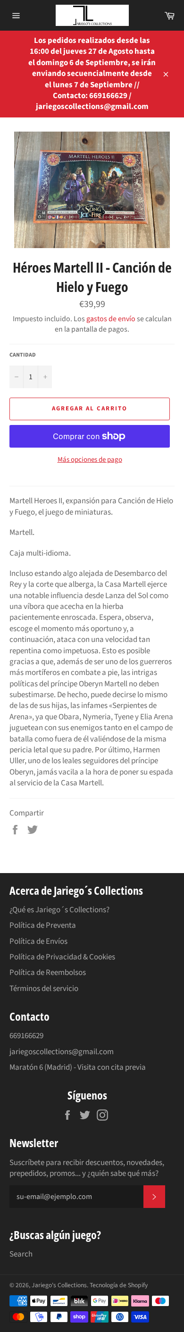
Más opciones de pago (90, 460)
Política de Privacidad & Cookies (62, 957)
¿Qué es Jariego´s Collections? (59, 910)
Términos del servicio (43, 988)
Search (21, 1254)
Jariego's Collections (59, 1285)
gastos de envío (110, 319)
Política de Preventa (42, 925)
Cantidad (22, 355)
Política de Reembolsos (47, 972)
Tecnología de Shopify (119, 1285)
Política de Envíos (38, 941)
